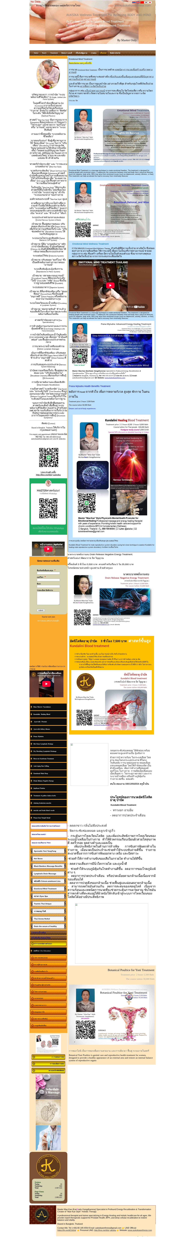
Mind (87, 70)
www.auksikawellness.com (140, 1230)
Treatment (93, 70)
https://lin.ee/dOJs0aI (66, 1230)
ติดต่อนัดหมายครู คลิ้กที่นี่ (80, 63)
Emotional (81, 70)
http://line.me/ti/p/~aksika (105, 1230)
